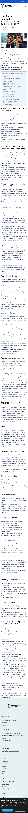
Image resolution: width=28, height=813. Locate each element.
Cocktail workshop (9, 83)
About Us (4, 722)
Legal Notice (5, 786)
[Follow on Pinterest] (17, 797)
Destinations (5, 764)
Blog (3, 773)
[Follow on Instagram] (21, 797)
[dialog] (14, 805)
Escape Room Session (10, 94)
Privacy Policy (5, 784)
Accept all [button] (7, 810)
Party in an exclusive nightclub (12, 89)
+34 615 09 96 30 (6, 748)
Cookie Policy (5, 789)
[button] (14, 807)
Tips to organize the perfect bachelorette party (10, 103)
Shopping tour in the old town (12, 99)
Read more (13, 805)
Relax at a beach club (9, 81)
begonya (4, 27)
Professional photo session (12, 101)
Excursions (4, 29)
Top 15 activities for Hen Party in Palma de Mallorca (12, 75)
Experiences (5, 761)
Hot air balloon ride (10, 96)
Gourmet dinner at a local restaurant (13, 86)
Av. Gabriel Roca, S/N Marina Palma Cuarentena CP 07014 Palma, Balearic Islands (12, 735)
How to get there (6, 740)
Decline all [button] (20, 810)
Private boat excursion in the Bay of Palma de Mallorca (13, 79)
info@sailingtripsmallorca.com (10, 751)
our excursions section (18, 265)
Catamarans (5, 768)
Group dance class (9, 93)
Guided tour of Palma (10, 91)
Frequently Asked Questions (9, 720)
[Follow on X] (8, 797)
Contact (4, 725)
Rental (3, 771)
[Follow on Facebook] (3, 797)
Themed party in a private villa (11, 84)
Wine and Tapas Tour (9, 88)
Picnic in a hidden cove (11, 98)
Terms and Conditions (8, 781)
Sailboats (4, 766)
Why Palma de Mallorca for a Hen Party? (13, 73)
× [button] (26, 799)
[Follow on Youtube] (12, 797)
